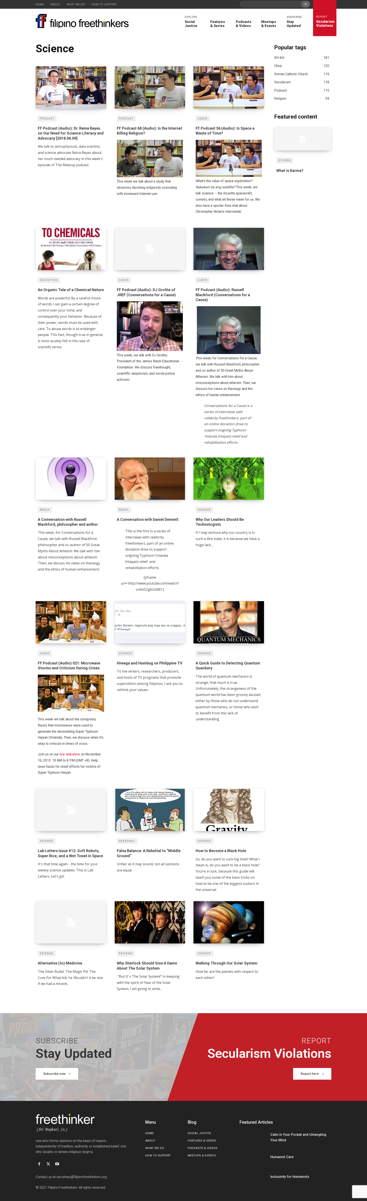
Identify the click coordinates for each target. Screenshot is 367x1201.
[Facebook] (39, 1164)
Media (45, 509)
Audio (202, 118)
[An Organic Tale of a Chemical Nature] (71, 249)
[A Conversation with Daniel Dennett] (150, 478)
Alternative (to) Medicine (60, 963)
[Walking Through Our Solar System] (228, 922)
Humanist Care (282, 1157)
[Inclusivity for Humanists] (253, 1176)
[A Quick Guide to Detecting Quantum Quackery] (228, 622)
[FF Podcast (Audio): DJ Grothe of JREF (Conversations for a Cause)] (150, 249)
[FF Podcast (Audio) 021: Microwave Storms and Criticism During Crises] (71, 622)
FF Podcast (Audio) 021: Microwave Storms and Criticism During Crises (69, 665)
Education (49, 280)
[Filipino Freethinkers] (83, 21)
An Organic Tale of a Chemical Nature (71, 290)
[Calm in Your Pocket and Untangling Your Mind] (253, 1137)
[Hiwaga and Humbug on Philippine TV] (150, 622)
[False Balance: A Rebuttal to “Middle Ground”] (150, 810)
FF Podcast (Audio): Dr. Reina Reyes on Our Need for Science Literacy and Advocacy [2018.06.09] (71, 133)
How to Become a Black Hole (221, 850)
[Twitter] (48, 1164)
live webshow (69, 754)
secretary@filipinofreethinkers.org (81, 1177)
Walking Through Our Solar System (226, 963)
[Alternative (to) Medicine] (71, 922)
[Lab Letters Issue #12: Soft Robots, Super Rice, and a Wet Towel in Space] (71, 810)
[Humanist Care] (253, 1157)
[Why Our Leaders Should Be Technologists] (228, 478)
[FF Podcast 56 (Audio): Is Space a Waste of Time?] (228, 87)
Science (204, 509)
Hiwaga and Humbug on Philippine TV (149, 663)
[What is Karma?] (302, 138)
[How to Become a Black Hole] (228, 810)
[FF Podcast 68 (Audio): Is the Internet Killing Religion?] (150, 87)
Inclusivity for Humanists (289, 1177)
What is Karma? (289, 170)
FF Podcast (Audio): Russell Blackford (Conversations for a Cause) (223, 295)
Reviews (126, 953)
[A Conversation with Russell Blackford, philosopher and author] (71, 478)
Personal (127, 841)
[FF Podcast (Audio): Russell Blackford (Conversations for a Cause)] (228, 249)
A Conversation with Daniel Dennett (147, 519)
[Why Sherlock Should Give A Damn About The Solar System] (150, 922)
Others (284, 160)
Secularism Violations (324, 21)
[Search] (305, 4)
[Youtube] (57, 1164)
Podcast (47, 118)
